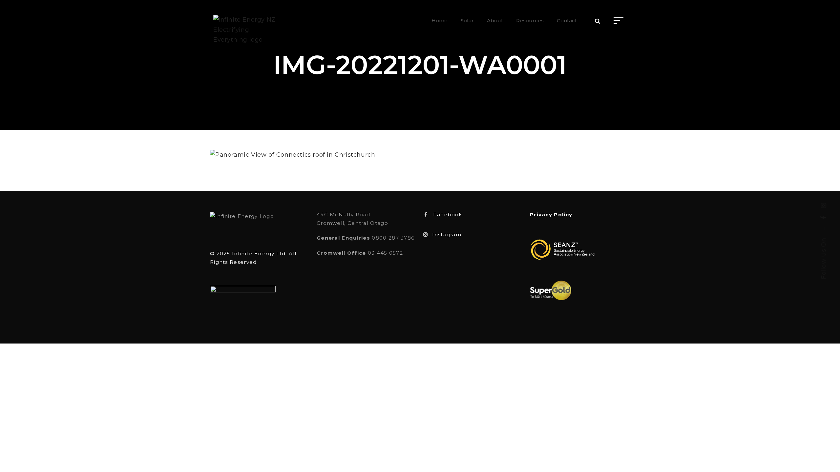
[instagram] (823, 205)
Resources (530, 20)
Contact (567, 20)
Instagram (446, 234)
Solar (467, 20)
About (495, 20)
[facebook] (823, 218)
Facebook (447, 214)
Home (439, 20)
